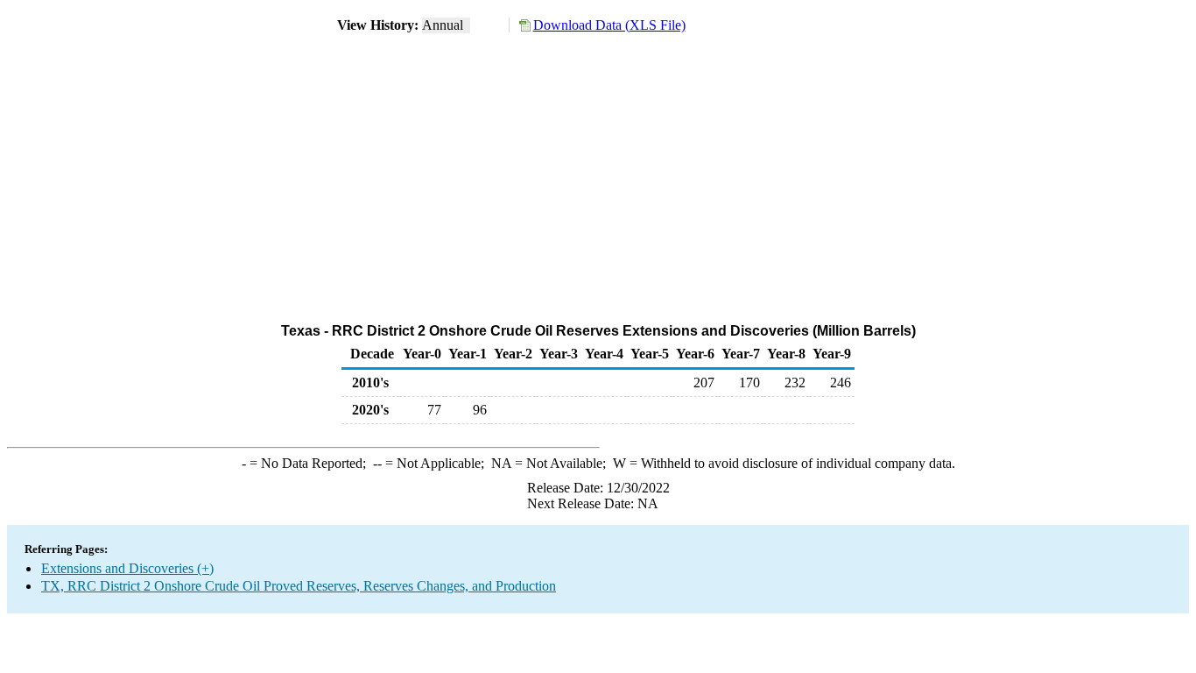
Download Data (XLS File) (609, 25)
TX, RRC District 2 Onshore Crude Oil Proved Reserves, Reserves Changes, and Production (298, 585)
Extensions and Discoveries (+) (127, 568)
